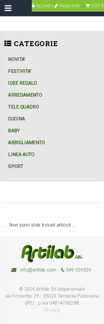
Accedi (43, 5)
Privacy (52, 310)
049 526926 (77, 270)
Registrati (69, 5)
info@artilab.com (37, 270)
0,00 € (97, 5)
